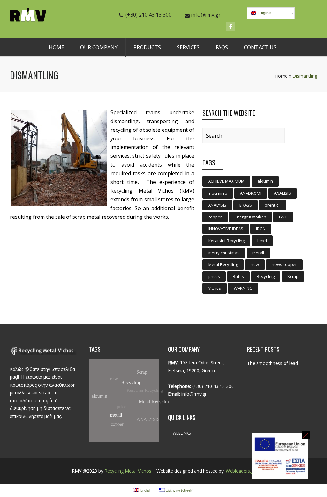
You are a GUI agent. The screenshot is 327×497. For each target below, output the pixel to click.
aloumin (265, 181)
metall (258, 253)
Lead (262, 240)
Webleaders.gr (240, 471)
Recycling (266, 276)
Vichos (214, 288)
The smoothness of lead (272, 363)
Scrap (293, 276)
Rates (238, 276)
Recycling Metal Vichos (127, 471)
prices (214, 276)
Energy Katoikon (250, 217)
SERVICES (188, 47)
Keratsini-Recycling (226, 240)
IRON (261, 229)
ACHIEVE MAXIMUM (226, 181)
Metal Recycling (223, 264)
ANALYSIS (217, 205)
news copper (284, 264)
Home (281, 76)
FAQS (222, 47)
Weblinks (182, 433)
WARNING (243, 288)
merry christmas (224, 253)
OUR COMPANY (99, 47)
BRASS (245, 205)
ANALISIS (282, 193)
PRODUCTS (147, 47)
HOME (56, 47)
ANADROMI (250, 193)
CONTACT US (260, 47)
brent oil (273, 205)
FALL (283, 217)
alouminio (217, 193)
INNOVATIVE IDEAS (225, 229)
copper (215, 217)
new (255, 264)
